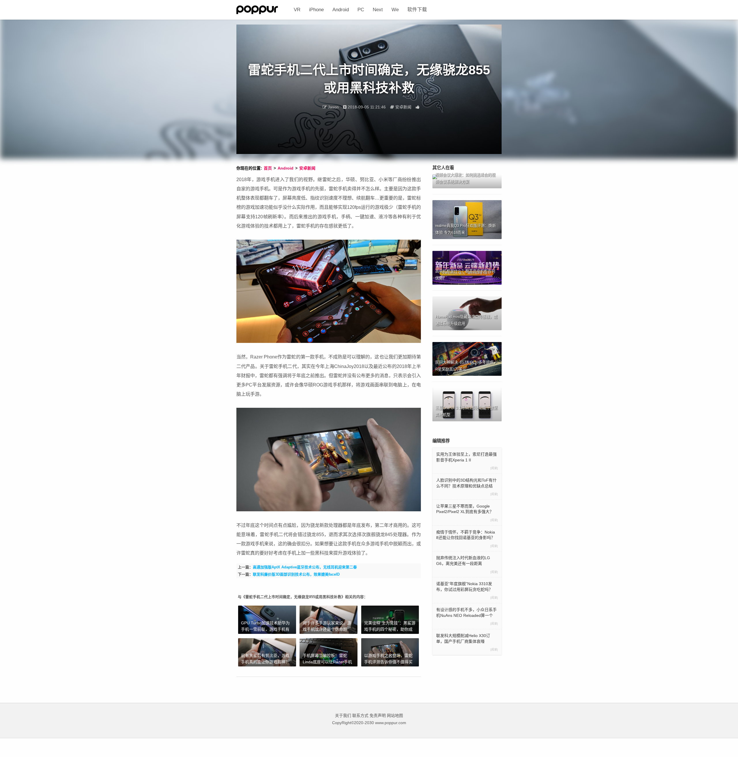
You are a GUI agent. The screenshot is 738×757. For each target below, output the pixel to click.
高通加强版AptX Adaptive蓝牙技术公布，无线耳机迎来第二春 (305, 567)
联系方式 (360, 715)
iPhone (316, 9)
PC (360, 9)
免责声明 (378, 715)
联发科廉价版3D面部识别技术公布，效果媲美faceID (296, 574)
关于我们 (343, 715)
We (395, 9)
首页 (268, 168)
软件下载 (417, 9)
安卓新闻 (307, 168)
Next (378, 9)
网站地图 (395, 715)
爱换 (262, 10)
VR (297, 9)
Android (340, 9)
